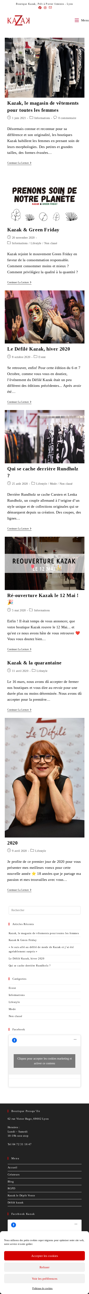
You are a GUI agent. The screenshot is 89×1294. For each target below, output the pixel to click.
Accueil (13, 1167)
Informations (42, 118)
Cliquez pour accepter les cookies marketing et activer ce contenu (44, 1061)
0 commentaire (67, 118)
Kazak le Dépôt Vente (21, 1195)
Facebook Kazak (23, 1213)
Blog (11, 1181)
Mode (53, 483)
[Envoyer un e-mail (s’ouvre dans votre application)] (50, 8)
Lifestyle (36, 243)
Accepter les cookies (44, 1256)
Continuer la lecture (19, 163)
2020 (12, 843)
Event (42, 357)
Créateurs (14, 1174)
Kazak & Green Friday (33, 229)
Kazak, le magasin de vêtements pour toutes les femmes (44, 933)
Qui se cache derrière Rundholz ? (30, 965)
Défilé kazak (16, 1202)
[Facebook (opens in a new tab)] (40, 8)
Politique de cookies (42, 1288)
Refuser (44, 1267)
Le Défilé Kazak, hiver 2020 (38, 349)
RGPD (11, 1188)
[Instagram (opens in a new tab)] (45, 8)
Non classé (50, 243)
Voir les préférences (44, 1278)
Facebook (18, 1029)
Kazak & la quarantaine (34, 662)
